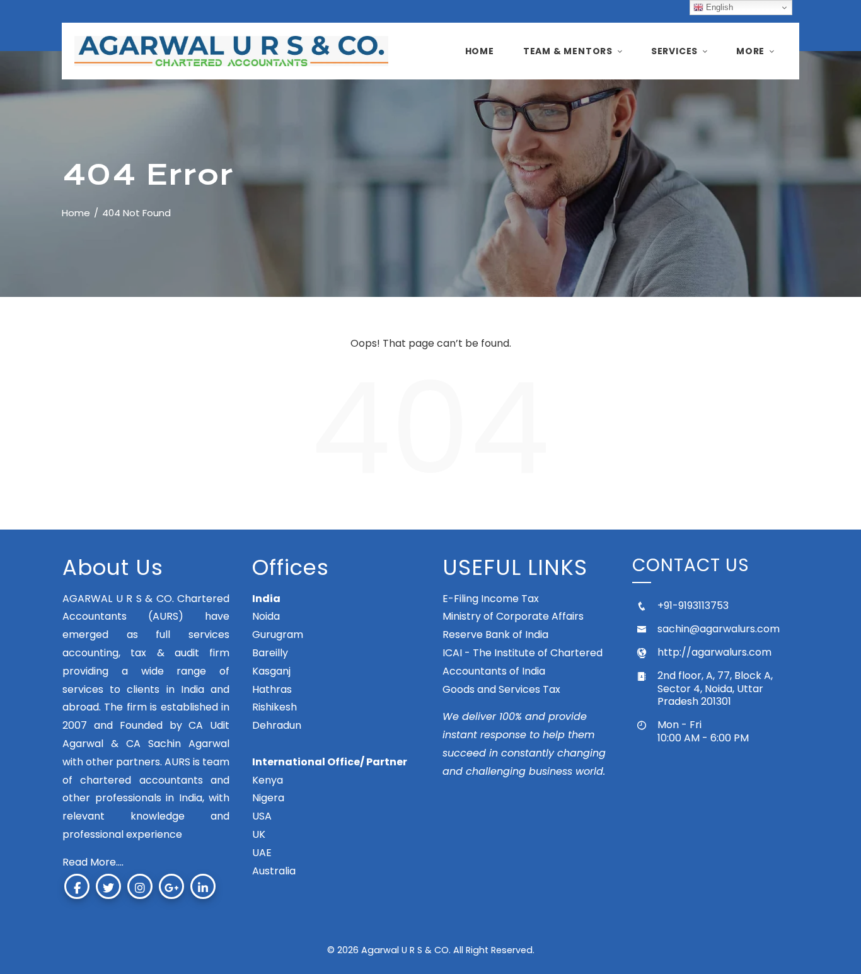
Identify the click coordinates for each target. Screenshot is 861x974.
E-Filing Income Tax (490, 598)
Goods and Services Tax (501, 689)
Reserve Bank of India (495, 634)
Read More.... (93, 862)
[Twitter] (108, 886)
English (718, 7)
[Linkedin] (203, 886)
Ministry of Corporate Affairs (513, 616)
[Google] (171, 886)
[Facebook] (77, 886)
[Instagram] (140, 886)
